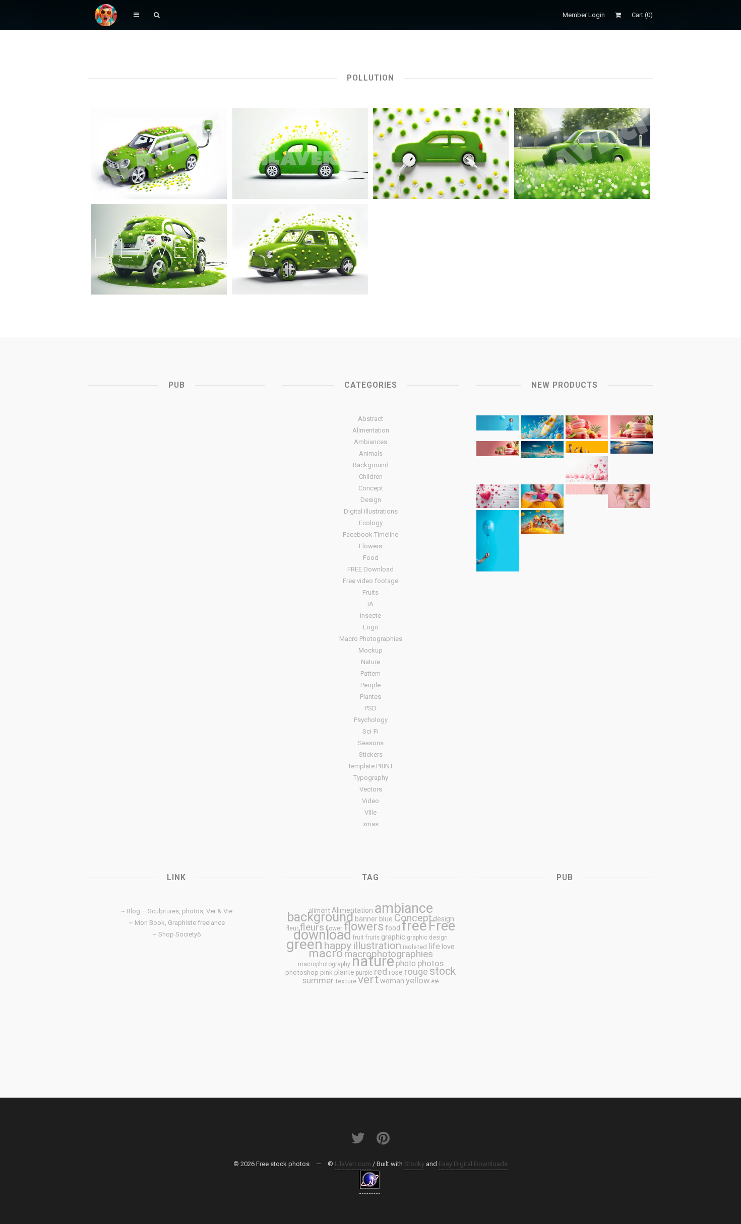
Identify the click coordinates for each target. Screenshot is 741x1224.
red (380, 972)
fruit (358, 937)
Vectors (370, 789)
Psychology (371, 720)
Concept (370, 488)
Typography (370, 777)
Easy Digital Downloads (473, 1164)
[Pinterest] (383, 1138)
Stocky (414, 1164)
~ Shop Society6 (176, 934)
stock (442, 971)
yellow (418, 980)
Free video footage (370, 581)
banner (366, 919)
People (370, 685)
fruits (372, 937)
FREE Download (370, 569)
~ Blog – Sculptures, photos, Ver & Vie (176, 911)
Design (370, 499)
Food (371, 557)
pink (326, 972)
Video (370, 801)
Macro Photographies (370, 638)
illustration (377, 946)
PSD (370, 708)
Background (371, 465)
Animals (371, 453)
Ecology (371, 523)
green (304, 944)
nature (373, 961)
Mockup (370, 650)
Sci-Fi (370, 731)
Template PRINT (370, 766)
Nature (370, 662)
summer (318, 980)
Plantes (370, 696)
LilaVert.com (353, 1164)
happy (337, 945)
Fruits (370, 592)
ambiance (404, 908)
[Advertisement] (176, 483)
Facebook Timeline (370, 534)
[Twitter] (358, 1138)
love (448, 947)
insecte (370, 615)
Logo (371, 627)
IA (370, 604)
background (320, 916)
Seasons (371, 743)
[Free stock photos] (106, 15)
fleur (292, 928)
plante (344, 972)
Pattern (370, 673)
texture (345, 981)
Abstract (370, 418)
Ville (370, 812)
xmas (371, 824)
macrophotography (324, 964)
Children (371, 476)
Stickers (371, 754)
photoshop (302, 972)
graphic (393, 937)
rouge (416, 971)
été (435, 981)
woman (392, 981)
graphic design (427, 937)
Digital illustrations (371, 511)
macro (325, 953)
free (414, 925)
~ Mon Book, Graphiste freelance (177, 922)
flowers (364, 926)
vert (368, 979)
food (392, 928)
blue (386, 918)
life (434, 946)
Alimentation (370, 430)
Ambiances (370, 442)
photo (406, 963)
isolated (415, 947)
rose (396, 972)
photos (430, 963)
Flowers (370, 546)
